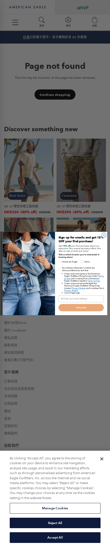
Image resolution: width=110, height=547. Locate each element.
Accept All (54, 537)
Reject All (55, 523)
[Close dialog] (104, 235)
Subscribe (81, 307)
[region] (55, 499)
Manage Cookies (55, 508)
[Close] (101, 458)
